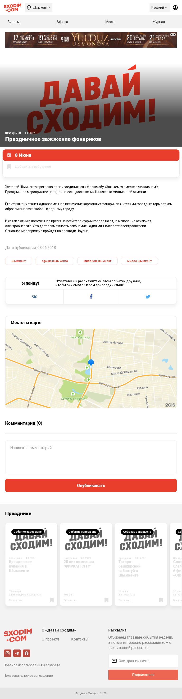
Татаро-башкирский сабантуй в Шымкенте (129, 568)
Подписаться (143, 675)
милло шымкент (139, 261)
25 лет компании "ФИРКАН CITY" (79, 564)
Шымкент (18, 261)
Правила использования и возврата (32, 665)
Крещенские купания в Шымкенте (20, 566)
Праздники (13, 133)
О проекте (50, 639)
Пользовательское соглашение (28, 675)
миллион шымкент (97, 261)
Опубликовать (91, 485)
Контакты (79, 639)
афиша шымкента (55, 261)
